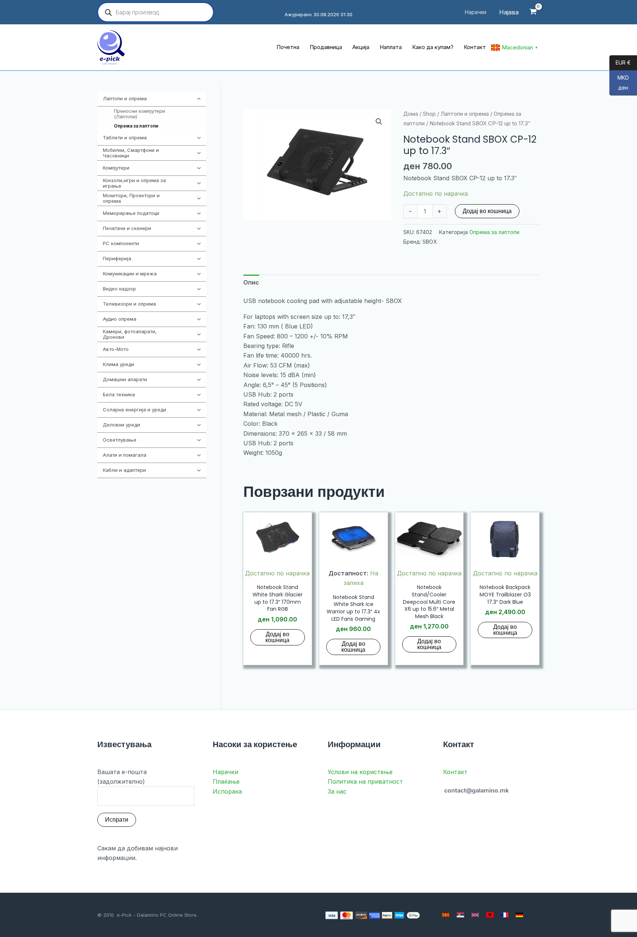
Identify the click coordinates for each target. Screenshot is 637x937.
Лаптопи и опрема (465, 114)
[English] (475, 915)
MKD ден (619, 82)
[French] (504, 915)
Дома (410, 114)
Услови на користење (360, 772)
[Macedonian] (445, 915)
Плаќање (226, 781)
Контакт (455, 772)
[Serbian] (460, 915)
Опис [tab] (251, 282)
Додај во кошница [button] (277, 637)
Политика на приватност (365, 781)
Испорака (227, 791)
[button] (379, 121)
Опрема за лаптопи (494, 232)
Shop (429, 114)
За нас (337, 791)
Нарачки (225, 772)
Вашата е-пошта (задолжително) (122, 776)
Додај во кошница (487, 211)
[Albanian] (490, 915)
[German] (519, 915)
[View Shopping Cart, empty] (533, 12)
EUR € (620, 62)
